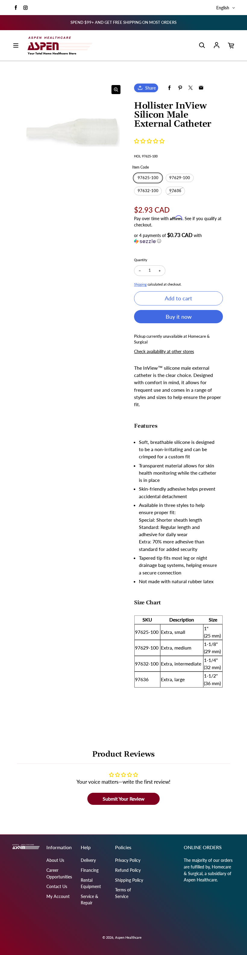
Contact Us (56, 886)
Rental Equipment (91, 883)
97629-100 (179, 178)
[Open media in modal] (115, 89)
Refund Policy (128, 870)
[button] (149, 141)
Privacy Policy (127, 860)
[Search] (201, 45)
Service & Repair (89, 900)
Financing (89, 870)
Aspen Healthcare (128, 937)
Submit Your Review (124, 799)
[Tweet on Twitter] (190, 88)
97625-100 (148, 178)
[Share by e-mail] (201, 88)
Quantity (140, 260)
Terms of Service (123, 893)
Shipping (140, 284)
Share (150, 87)
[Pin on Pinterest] (180, 88)
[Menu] (15, 45)
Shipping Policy (129, 880)
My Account (58, 896)
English (222, 7)
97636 (175, 190)
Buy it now (179, 316)
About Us (55, 860)
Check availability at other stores (164, 351)
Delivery (88, 860)
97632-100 (148, 190)
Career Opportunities (59, 873)
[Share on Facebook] (169, 88)
